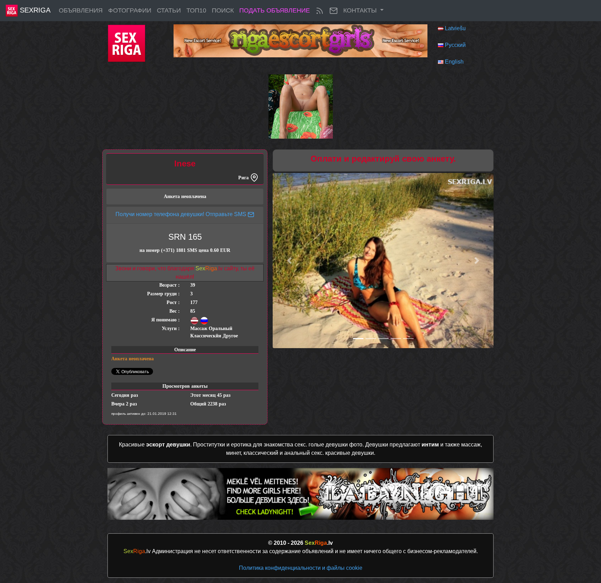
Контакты (360, 10)
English (454, 62)
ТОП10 (196, 10)
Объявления (81, 10)
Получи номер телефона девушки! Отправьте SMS (181, 214)
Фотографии (129, 10)
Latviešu (455, 28)
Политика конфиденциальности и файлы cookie (300, 568)
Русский (455, 45)
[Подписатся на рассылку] (333, 10)
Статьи (169, 10)
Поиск (223, 10)
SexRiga (34, 10)
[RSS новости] (320, 10)
